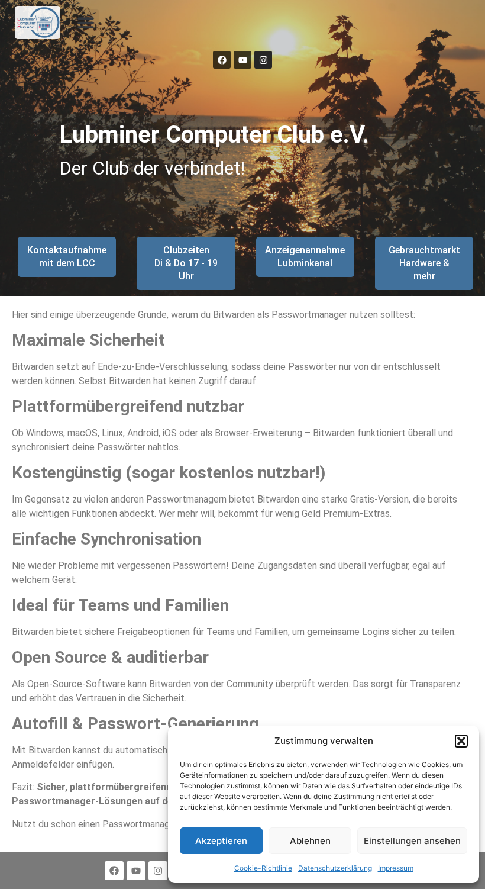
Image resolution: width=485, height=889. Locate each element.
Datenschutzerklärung (335, 868)
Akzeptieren (221, 840)
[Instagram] (263, 60)
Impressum (395, 868)
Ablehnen (310, 840)
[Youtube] (242, 60)
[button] (461, 741)
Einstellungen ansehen (412, 840)
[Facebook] (222, 60)
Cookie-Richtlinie (263, 868)
